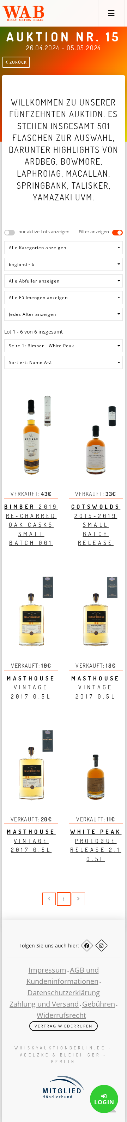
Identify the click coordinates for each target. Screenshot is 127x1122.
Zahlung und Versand (44, 1004)
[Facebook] (87, 945)
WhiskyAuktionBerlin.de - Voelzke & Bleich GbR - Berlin (63, 1054)
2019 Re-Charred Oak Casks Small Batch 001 (31, 524)
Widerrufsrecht (61, 1015)
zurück (17, 62)
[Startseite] (23, 13)
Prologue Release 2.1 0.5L (96, 845)
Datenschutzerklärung (64, 992)
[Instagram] (101, 945)
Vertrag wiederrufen (63, 1026)
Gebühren (98, 1004)
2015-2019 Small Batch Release (96, 524)
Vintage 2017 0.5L (31, 687)
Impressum (47, 970)
